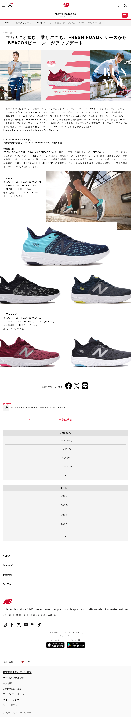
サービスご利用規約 (13, 677)
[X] (77, 387)
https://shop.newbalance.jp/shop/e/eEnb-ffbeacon (31, 130)
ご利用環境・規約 (12, 688)
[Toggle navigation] (3, 5)
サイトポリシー (11, 699)
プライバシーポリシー (15, 694)
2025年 (65, 505)
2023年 (65, 524)
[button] (10, 5)
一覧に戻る (65, 419)
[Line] (85, 387)
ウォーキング (66, 440)
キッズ (65, 448)
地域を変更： (9, 661)
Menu (125, 15)
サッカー (65, 466)
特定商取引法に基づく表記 (17, 672)
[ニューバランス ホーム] (65, 5)
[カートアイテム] (125, 5)
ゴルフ (65, 457)
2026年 (65, 495)
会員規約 (7, 683)
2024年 (65, 514)
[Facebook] (68, 387)
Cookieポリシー (11, 705)
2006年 (10, 344)
